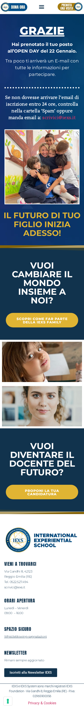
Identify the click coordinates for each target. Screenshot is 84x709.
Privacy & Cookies (42, 703)
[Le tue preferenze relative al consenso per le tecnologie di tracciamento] (8, 701)
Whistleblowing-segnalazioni (25, 636)
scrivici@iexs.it (58, 118)
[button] (41, 7)
